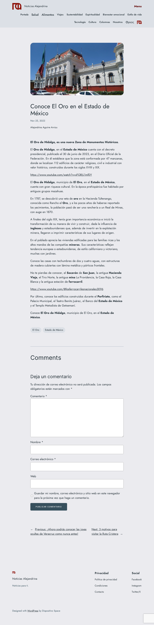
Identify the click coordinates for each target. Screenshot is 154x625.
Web (33, 476)
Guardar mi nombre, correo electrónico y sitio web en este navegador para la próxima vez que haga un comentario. (77, 495)
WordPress (32, 610)
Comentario (38, 396)
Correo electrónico (43, 459)
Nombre (36, 442)
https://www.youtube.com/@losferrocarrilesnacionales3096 (66, 289)
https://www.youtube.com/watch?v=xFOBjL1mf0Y (61, 175)
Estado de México (54, 330)
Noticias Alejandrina (36, 6)
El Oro (35, 330)
